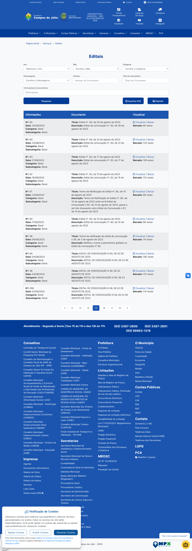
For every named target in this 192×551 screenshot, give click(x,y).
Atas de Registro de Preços (111, 382)
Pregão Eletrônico (107, 434)
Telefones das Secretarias (148, 440)
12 (72, 308)
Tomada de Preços (107, 443)
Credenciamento (106, 406)
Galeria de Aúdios (32, 480)
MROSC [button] (150, 33)
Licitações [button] (135, 33)
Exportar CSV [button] (134, 101)
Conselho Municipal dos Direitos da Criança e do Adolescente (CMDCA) (77, 409)
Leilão (101, 430)
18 (120, 308)
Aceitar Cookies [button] (40, 532)
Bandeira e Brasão (144, 377)
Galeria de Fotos (32, 472)
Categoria (127, 64)
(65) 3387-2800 (126, 326)
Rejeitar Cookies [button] (16, 532)
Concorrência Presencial (110, 402)
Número (76, 76)
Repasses (102, 465)
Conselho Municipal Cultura (74, 384)
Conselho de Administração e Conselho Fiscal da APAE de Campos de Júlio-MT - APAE (38, 362)
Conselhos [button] (119, 33)
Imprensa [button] (104, 33)
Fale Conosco (142, 427)
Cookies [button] (129, 2)
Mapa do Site (80, 2)
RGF (137, 408)
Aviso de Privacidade (62, 538)
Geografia (140, 364)
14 (88, 308)
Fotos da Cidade (143, 352)
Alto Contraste (58, 2)
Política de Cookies (44, 538)
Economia (140, 360)
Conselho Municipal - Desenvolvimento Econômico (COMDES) (38, 414)
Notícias (28, 484)
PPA (137, 404)
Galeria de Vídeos (32, 476)
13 (80, 308)
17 (112, 308)
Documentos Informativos (36, 468)
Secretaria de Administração (75, 491)
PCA (161, 33)
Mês (75, 64)
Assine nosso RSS (33, 493)
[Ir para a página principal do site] (53, 17)
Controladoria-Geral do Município (77, 467)
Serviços (47, 43)
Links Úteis (29, 489)
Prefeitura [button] (33, 33)
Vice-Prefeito (104, 352)
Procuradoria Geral (70, 483)
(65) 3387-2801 (156, 326)
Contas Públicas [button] (69, 33)
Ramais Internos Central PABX (150, 436)
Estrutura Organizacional (110, 364)
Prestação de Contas (108, 469)
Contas (138, 392)
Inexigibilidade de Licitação (111, 419)
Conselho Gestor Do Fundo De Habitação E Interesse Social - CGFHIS (39, 372)
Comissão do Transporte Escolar (40, 347)
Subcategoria (29, 76)
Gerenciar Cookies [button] (66, 532)
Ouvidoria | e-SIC (143, 423)
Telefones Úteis (142, 432)
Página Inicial (32, 43)
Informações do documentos (36, 88)
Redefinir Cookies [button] (146, 457)
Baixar (151, 122)
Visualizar (140, 122)
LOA (137, 400)
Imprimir (159, 101)
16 (104, 308)
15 (96, 308)
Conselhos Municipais (108, 360)
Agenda (27, 464)
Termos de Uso (11, 541)
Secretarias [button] (88, 33)
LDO (137, 396)
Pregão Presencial (107, 439)
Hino (137, 372)
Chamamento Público (108, 386)
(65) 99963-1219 (138, 330)
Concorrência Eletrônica (110, 398)
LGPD (139, 446)
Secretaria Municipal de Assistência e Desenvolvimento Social (76, 448)
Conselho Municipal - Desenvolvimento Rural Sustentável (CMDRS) (35, 424)
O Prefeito (103, 347)
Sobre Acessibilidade (155, 2)
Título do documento (131, 76)
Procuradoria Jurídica (71, 487)
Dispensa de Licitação (109, 410)
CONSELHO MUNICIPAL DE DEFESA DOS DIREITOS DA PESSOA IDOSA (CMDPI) (74, 399)
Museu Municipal (143, 381)
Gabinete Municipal (70, 471)
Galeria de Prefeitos (108, 356)
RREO (138, 412)
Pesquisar (46, 101)
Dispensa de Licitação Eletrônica (114, 415)
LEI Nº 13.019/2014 (107, 461)
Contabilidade (68, 463)
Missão (138, 368)
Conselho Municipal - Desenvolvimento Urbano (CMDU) (36, 435)
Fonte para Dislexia (104, 2)
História (139, 347)
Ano (25, 64)
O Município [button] (50, 33)
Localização (141, 356)
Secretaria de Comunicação (74, 495)
